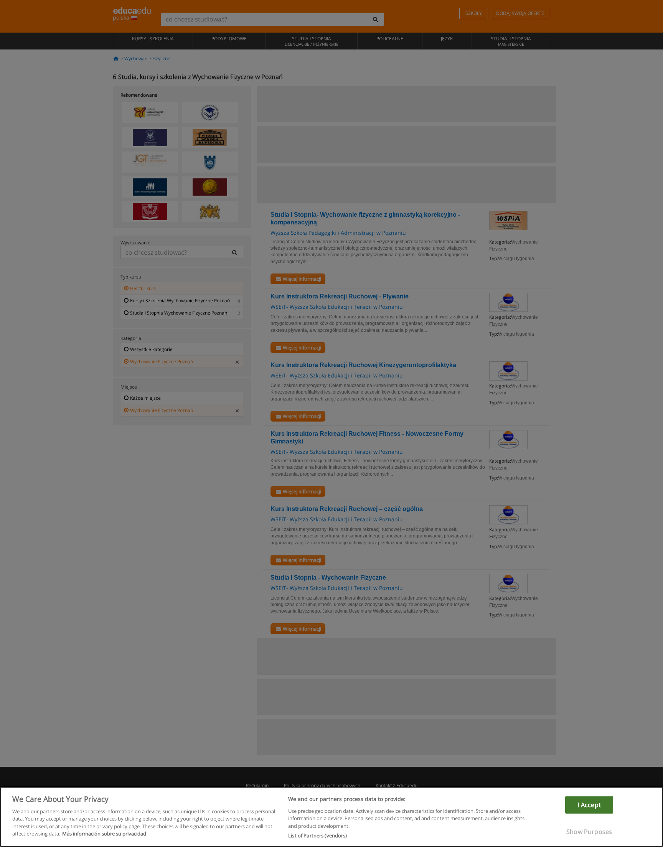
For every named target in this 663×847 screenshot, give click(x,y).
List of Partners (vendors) (317, 835)
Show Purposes (589, 831)
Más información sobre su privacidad (104, 834)
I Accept (589, 804)
